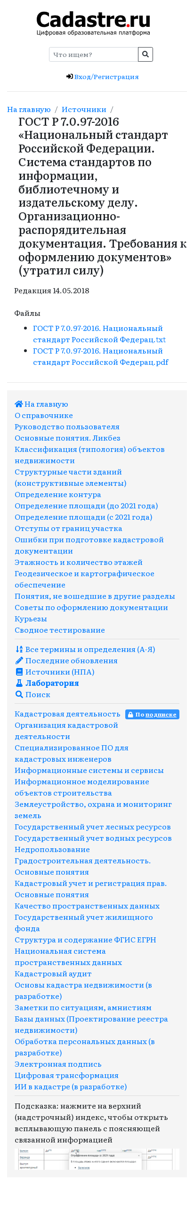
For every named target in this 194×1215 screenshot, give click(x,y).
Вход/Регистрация (106, 76)
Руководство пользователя (67, 426)
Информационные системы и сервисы (89, 769)
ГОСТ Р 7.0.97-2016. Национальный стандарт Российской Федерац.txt (99, 333)
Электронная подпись (58, 1063)
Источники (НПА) (59, 671)
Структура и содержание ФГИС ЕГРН (85, 939)
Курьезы (31, 618)
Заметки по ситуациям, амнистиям (83, 1007)
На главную (29, 108)
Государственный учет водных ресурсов (93, 837)
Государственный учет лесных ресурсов (93, 826)
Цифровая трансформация (67, 1074)
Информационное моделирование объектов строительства (82, 786)
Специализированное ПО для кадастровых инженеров (72, 752)
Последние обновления (71, 660)
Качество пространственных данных (87, 905)
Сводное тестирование (60, 629)
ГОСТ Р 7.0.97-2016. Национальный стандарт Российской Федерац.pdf (100, 356)
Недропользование (52, 848)
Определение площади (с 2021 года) (84, 516)
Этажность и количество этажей (79, 561)
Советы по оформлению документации (91, 606)
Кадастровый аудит (53, 973)
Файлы (27, 312)
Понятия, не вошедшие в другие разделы (95, 595)
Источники (84, 108)
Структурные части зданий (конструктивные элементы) (71, 477)
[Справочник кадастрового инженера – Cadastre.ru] (93, 22)
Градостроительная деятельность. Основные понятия (83, 865)
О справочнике (44, 414)
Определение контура (58, 493)
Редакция (32, 290)
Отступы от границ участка (68, 527)
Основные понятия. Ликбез (68, 437)
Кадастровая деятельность (68, 713)
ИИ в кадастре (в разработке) (71, 1086)
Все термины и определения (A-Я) (89, 648)
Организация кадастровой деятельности (66, 730)
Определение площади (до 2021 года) (86, 505)
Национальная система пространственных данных (68, 956)
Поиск (37, 694)
